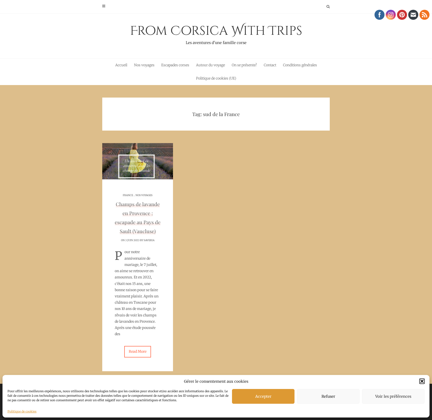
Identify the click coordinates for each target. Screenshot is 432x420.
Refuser (328, 396)
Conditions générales (300, 65)
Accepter (263, 396)
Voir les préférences (393, 396)
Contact (270, 65)
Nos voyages (144, 65)
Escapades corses (175, 65)
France (128, 195)
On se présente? (244, 65)
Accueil (121, 65)
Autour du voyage (210, 65)
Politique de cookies (22, 411)
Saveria (149, 240)
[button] (422, 381)
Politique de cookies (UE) (216, 78)
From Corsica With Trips (216, 34)
